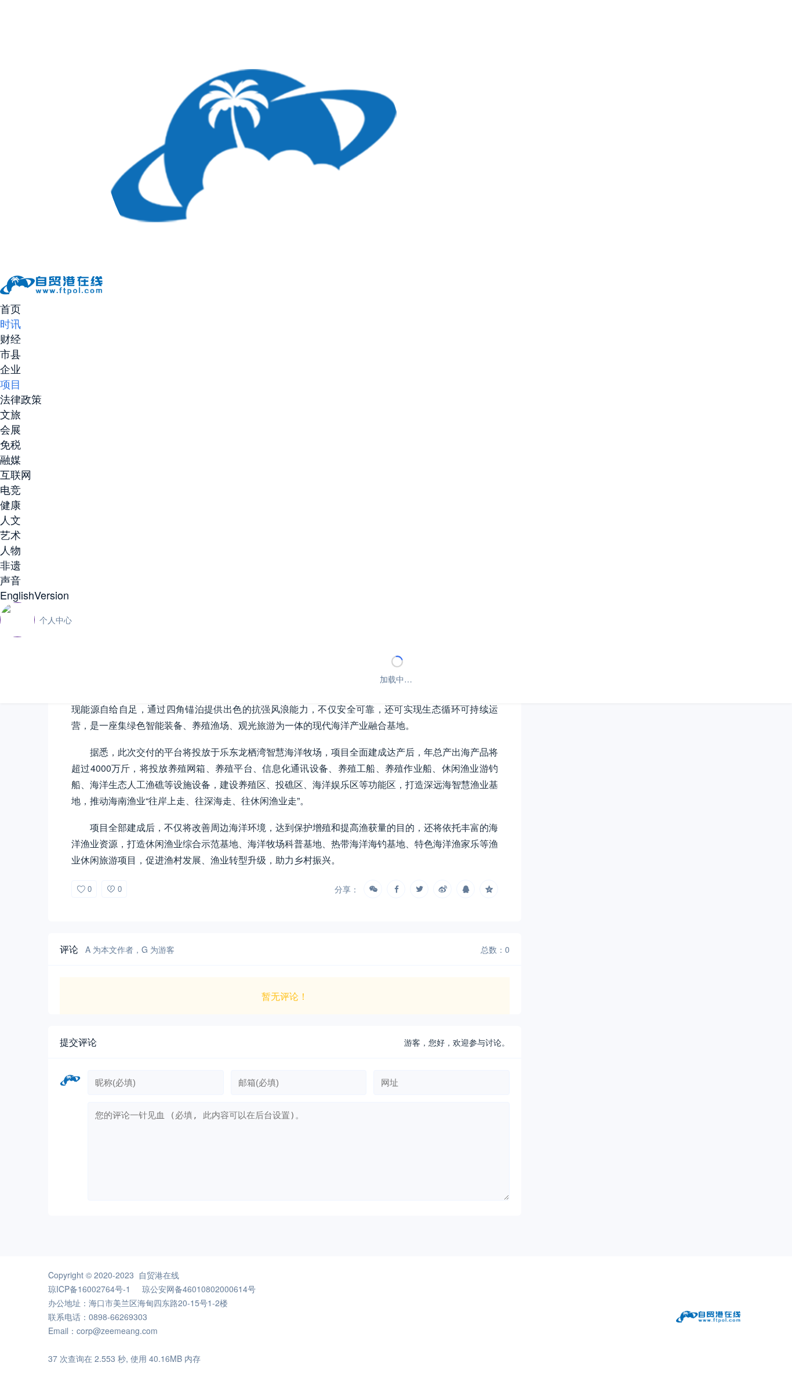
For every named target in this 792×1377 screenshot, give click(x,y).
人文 (10, 519)
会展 (10, 428)
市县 (10, 353)
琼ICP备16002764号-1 (89, 1289)
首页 (10, 308)
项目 (10, 383)
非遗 (10, 564)
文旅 (10, 413)
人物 (10, 549)
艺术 (10, 534)
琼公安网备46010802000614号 (199, 1289)
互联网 (15, 474)
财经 (10, 338)
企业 (10, 368)
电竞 (10, 489)
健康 (10, 504)
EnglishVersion (34, 594)
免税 (10, 443)
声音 (10, 579)
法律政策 (21, 398)
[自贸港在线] (52, 293)
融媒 (10, 459)
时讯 (10, 323)
